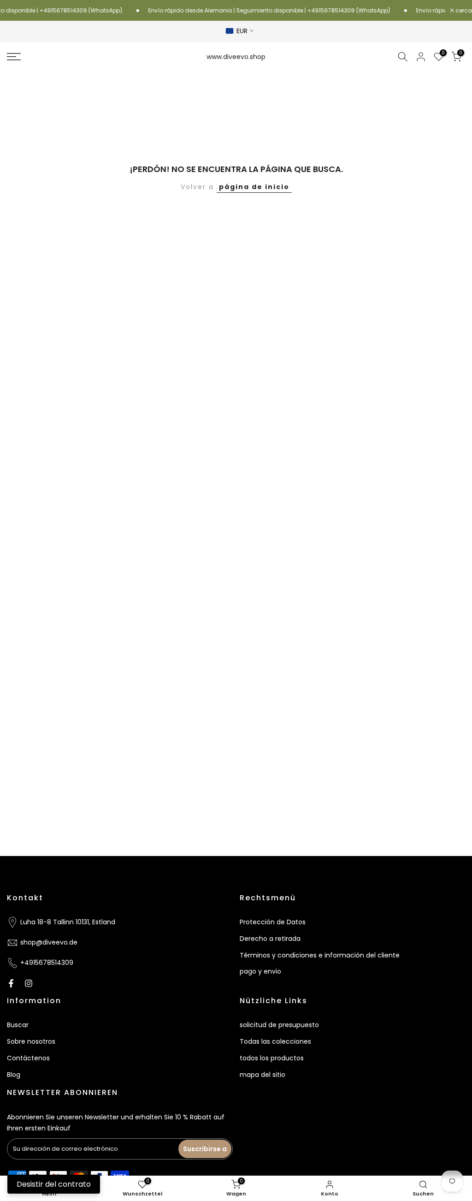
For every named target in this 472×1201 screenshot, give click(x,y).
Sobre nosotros (31, 1041)
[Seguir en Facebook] (11, 983)
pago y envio (260, 971)
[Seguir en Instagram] (28, 983)
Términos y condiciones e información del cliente (320, 955)
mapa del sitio (262, 1074)
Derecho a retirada (270, 938)
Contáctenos (28, 1058)
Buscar (18, 1024)
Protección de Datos (273, 922)
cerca (463, 10)
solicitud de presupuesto (279, 1024)
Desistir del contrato (54, 1184)
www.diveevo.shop (236, 57)
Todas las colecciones (275, 1041)
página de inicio (254, 186)
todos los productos (272, 1058)
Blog (13, 1074)
